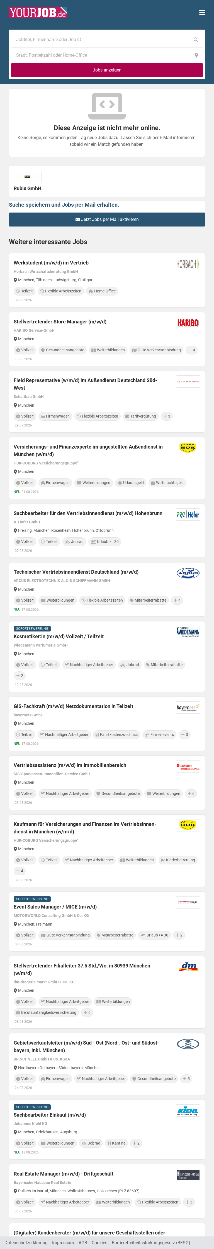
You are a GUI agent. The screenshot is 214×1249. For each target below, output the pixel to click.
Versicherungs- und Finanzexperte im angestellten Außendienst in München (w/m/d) (88, 450)
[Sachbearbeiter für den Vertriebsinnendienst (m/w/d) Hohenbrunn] (107, 531)
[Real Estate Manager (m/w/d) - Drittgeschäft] (107, 1191)
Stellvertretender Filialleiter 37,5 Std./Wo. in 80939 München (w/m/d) (82, 969)
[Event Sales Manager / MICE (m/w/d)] (107, 921)
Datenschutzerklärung (26, 1242)
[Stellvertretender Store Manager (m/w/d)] (107, 339)
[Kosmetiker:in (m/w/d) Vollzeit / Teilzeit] (107, 656)
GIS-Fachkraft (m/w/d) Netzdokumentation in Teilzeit (73, 706)
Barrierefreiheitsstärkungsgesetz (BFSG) (151, 1242)
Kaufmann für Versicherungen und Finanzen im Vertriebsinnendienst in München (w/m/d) (85, 828)
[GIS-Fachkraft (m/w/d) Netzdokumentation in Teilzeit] (107, 724)
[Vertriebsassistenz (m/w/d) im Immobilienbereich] (107, 783)
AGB (83, 1242)
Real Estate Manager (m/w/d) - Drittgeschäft (63, 1174)
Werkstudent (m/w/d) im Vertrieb (51, 263)
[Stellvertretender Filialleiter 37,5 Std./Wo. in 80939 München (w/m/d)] (107, 992)
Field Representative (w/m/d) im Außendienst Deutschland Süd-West (85, 384)
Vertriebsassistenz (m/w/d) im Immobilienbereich (70, 765)
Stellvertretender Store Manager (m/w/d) (60, 322)
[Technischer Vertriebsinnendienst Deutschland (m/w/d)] (107, 589)
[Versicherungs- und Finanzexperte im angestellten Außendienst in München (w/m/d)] (107, 468)
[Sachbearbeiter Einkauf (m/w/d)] (107, 1129)
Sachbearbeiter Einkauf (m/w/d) (50, 1115)
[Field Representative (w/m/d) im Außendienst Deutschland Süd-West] (107, 401)
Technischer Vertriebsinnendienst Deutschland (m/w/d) (76, 572)
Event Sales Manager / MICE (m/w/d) (55, 907)
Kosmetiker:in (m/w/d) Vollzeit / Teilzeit (59, 636)
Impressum (63, 1242)
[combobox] (101, 39)
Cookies (99, 1242)
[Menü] (202, 12)
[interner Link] (38, 12)
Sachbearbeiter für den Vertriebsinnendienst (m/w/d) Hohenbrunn (88, 513)
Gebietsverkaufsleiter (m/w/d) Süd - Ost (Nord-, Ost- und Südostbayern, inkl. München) (86, 1046)
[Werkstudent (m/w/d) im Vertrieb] (107, 280)
